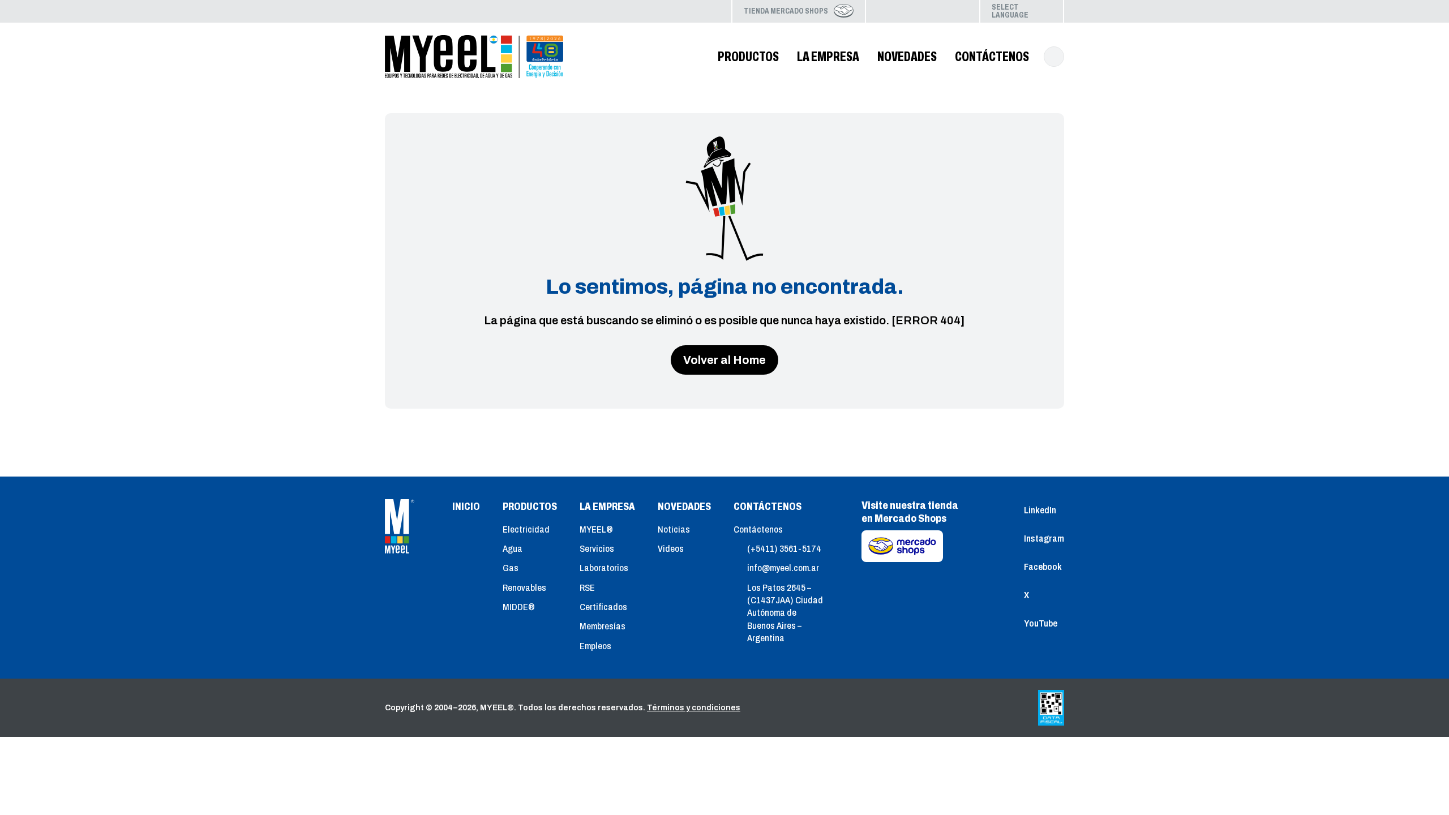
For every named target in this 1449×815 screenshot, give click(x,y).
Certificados (603, 607)
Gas (510, 568)
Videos (671, 549)
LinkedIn (886, 11)
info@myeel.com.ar (783, 568)
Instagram (904, 11)
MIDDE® (519, 607)
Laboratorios (604, 568)
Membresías (602, 626)
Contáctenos (758, 529)
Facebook (923, 11)
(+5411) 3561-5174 (784, 549)
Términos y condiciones (693, 708)
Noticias (674, 529)
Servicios (597, 549)
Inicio (466, 506)
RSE (587, 588)
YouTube (959, 11)
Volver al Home (724, 360)
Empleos (595, 646)
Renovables (524, 588)
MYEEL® (596, 529)
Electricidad (526, 529)
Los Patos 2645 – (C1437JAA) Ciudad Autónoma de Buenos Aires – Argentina (785, 613)
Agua (512, 549)
